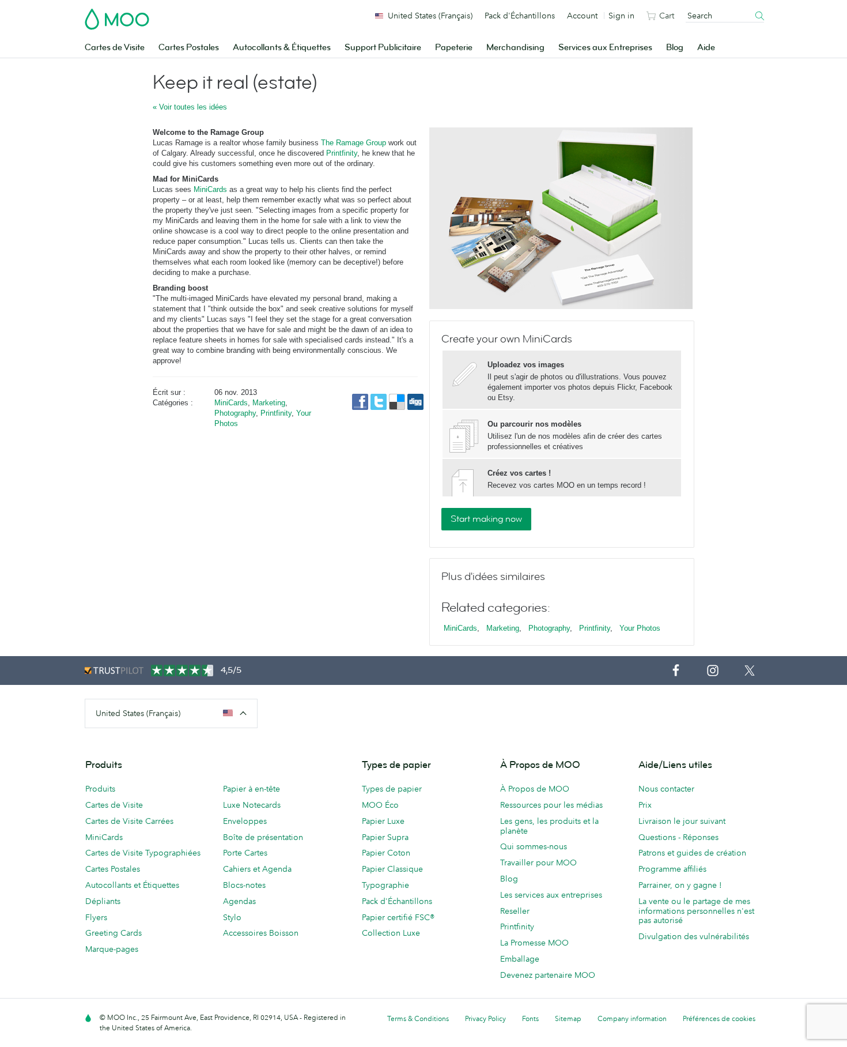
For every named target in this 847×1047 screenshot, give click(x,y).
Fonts (530, 1018)
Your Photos (639, 628)
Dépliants (102, 901)
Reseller (515, 911)
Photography (235, 413)
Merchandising (515, 47)
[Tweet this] (379, 401)
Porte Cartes (245, 853)
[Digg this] (415, 401)
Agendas (239, 901)
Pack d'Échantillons (520, 15)
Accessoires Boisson (260, 933)
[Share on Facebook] (361, 401)
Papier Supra (385, 837)
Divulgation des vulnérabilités (693, 936)
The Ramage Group (353, 142)
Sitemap (568, 1018)
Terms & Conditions (418, 1018)
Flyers (96, 917)
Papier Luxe (383, 821)
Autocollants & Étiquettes (282, 47)
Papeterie (453, 47)
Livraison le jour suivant (681, 821)
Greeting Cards (113, 933)
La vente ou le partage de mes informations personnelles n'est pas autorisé (696, 911)
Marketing (268, 402)
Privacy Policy (485, 1018)
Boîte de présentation (263, 837)
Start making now (486, 519)
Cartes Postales (188, 47)
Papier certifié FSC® (398, 917)
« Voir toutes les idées (190, 107)
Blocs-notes (244, 885)
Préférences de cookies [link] (719, 1018)
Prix (645, 805)
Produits (100, 789)
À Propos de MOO (534, 789)
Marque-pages (111, 949)
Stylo (232, 917)
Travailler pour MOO (538, 862)
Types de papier (392, 789)
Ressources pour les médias (551, 805)
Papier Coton (386, 853)
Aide (706, 47)
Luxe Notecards (252, 805)
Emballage (519, 959)
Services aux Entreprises (605, 47)
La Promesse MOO (534, 942)
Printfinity (341, 153)
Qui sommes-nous (533, 846)
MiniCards (210, 189)
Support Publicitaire (383, 47)
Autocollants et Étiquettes (132, 885)
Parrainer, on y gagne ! (680, 885)
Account (582, 15)
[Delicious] (398, 401)
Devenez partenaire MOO (547, 975)
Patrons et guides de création (692, 853)
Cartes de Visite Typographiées (143, 853)
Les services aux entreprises (551, 895)
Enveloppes (245, 821)
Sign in (621, 15)
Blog (674, 47)
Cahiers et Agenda (257, 869)
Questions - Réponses (678, 837)
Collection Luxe (391, 933)
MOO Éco (380, 805)
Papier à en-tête (251, 789)
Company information (632, 1018)
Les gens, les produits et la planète (549, 826)
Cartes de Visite (115, 47)
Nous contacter (666, 789)
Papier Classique (392, 869)
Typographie (385, 885)
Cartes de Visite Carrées (129, 821)
